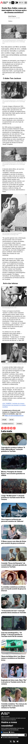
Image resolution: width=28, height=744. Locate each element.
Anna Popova (12, 16)
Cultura (10, 21)
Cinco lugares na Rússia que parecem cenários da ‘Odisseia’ (12, 520)
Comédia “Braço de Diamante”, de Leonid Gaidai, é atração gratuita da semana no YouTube (14, 565)
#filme (4, 419)
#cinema (19, 423)
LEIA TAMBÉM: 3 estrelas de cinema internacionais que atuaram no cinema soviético (14, 405)
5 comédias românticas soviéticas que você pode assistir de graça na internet (13, 589)
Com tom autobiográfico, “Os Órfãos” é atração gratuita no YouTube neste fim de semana (12, 634)
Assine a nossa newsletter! (9, 724)
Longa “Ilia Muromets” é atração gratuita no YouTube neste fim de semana (13, 497)
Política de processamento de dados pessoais (13, 718)
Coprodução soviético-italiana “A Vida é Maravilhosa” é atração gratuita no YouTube (13, 449)
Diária (12, 732)
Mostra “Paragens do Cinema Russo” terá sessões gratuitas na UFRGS (13, 473)
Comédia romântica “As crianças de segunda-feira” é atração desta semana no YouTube (14, 706)
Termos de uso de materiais (8, 719)
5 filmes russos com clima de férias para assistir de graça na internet (13, 542)
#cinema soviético (7, 423)
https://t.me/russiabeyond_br (14, 415)
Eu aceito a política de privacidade (10, 737)
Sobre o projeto (5, 716)
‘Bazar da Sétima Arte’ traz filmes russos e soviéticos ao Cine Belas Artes (13, 658)
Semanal (5, 732)
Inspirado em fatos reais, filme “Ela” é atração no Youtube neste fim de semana (14, 682)
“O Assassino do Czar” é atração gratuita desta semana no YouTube (13, 611)
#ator (11, 419)
